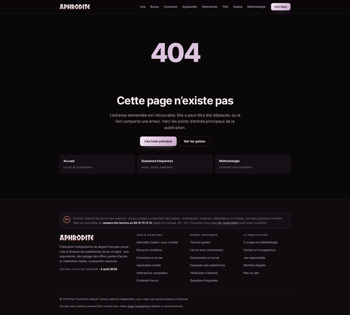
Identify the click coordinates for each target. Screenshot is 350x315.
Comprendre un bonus (204, 257)
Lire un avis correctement (206, 250)
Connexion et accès (149, 257)
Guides (237, 6)
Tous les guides (200, 242)
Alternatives (210, 6)
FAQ (225, 6)
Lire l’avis (280, 6)
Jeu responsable (254, 257)
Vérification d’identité (204, 273)
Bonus (154, 6)
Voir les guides (195, 141)
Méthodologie (256, 6)
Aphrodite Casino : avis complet (157, 242)
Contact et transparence (259, 250)
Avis (143, 6)
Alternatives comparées (152, 273)
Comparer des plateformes (207, 265)
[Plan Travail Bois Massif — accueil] (75, 6)
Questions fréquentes (204, 280)
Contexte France (147, 280)
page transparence (139, 306)
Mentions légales (254, 265)
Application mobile (149, 265)
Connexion (170, 6)
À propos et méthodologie (260, 242)
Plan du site (251, 273)
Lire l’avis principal (158, 141)
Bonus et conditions (149, 250)
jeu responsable (228, 222)
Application (189, 6)
